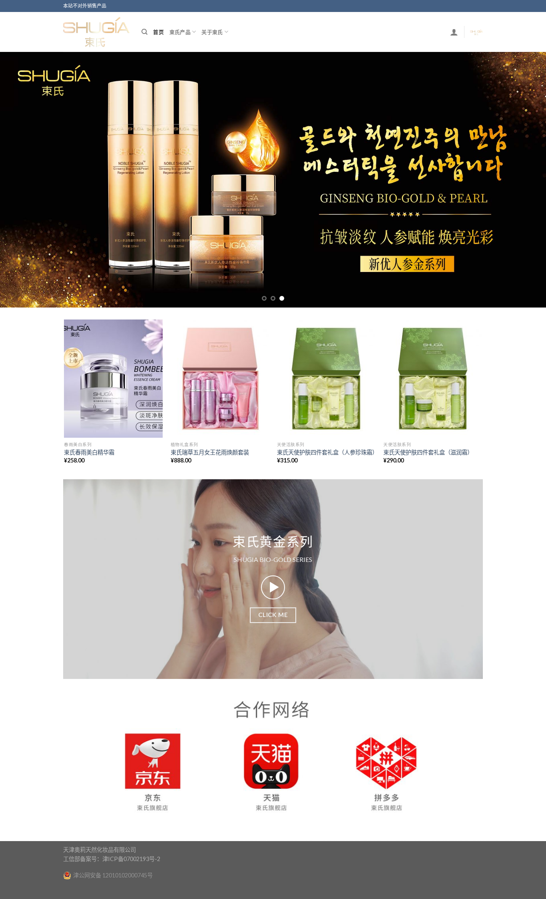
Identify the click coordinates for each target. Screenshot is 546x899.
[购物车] (476, 32)
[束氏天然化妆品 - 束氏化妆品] (96, 31)
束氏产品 (180, 32)
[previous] (21, 188)
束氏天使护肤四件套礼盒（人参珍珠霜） (326, 469)
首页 (158, 32)
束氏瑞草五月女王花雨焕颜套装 (210, 469)
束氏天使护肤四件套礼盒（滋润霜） (428, 469)
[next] (525, 188)
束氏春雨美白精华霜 (89, 469)
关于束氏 (212, 32)
